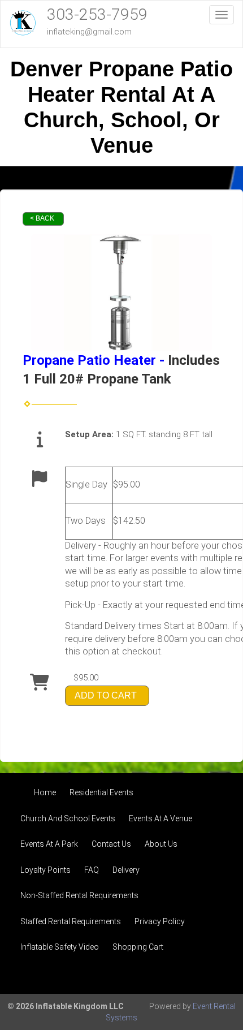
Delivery (126, 869)
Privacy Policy (159, 921)
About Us (161, 843)
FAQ (91, 869)
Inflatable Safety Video (59, 946)
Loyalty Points (45, 869)
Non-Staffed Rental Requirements (79, 895)
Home (45, 792)
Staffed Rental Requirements (70, 921)
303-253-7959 (97, 14)
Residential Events (101, 792)
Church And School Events (67, 818)
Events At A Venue (160, 818)
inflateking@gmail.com (89, 32)
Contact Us (111, 843)
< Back (42, 218)
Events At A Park (49, 843)
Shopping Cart (137, 946)
